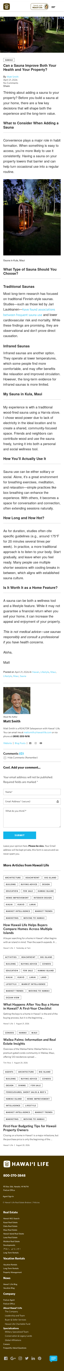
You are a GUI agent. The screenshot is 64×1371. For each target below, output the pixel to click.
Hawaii (9, 60)
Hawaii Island (46, 891)
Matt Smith (13, 76)
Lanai (32, 904)
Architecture (13, 877)
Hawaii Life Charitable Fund (17, 1324)
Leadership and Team (15, 1315)
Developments (9, 1245)
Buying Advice (29, 884)
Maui (53, 672)
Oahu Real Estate (10, 1226)
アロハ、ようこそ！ (12, 1249)
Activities (11, 957)
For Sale (28, 891)
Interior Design (43, 897)
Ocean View (12, 997)
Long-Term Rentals (11, 1268)
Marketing (12, 918)
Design (46, 884)
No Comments (10, 82)
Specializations (11, 1328)
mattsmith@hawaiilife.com (37, 732)
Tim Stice (7, 1062)
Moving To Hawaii (33, 918)
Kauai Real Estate (10, 1222)
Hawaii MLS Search (11, 1218)
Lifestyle (45, 672)
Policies (36, 1202)
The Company (11, 1311)
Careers (6, 1344)
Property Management (12, 1272)
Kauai (9, 904)
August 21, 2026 (22, 1023)
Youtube (41, 743)
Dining (22, 1085)
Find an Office (9, 1190)
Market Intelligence (18, 911)
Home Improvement (17, 897)
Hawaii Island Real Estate (13, 1233)
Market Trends (44, 911)
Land (43, 977)
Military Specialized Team (17, 1331)
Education (12, 891)
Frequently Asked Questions (14, 1348)
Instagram (35, 743)
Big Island (50, 877)
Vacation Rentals (10, 1264)
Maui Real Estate (10, 1230)
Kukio (21, 904)
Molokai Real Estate (11, 1241)
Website (7, 743)
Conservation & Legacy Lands (18, 1336)
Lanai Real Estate (10, 1237)
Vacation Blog (9, 1288)
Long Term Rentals (11, 1252)
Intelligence (13, 1105)
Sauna (23, 676)
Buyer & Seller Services (15, 1319)
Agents (9, 1072)
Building (11, 884)
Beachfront (33, 877)
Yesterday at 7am (23, 948)
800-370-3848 (14, 1175)
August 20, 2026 (21, 1062)
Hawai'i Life (8, 948)
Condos (46, 964)
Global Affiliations (13, 1340)
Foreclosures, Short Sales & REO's (26, 1092)
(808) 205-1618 (21, 736)
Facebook (30, 743)
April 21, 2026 (10, 79)
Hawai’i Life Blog (10, 1284)
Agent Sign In (8, 1196)
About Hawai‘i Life (12, 1308)
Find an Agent (9, 1300)
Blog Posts (20, 743)
